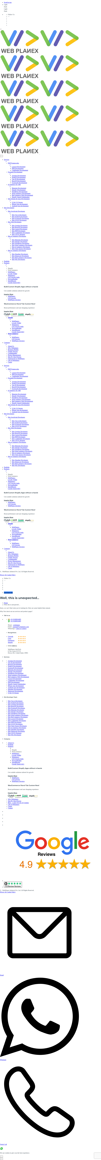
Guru (9, 638)
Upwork (10, 636)
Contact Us (8, 593)
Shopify (10, 642)
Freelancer (11, 640)
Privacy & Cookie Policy (8, 575)
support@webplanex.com (21, 627)
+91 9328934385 (15, 619)
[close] (1, 156)
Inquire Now (8, 294)
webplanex (16, 625)
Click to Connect (21, 628)
